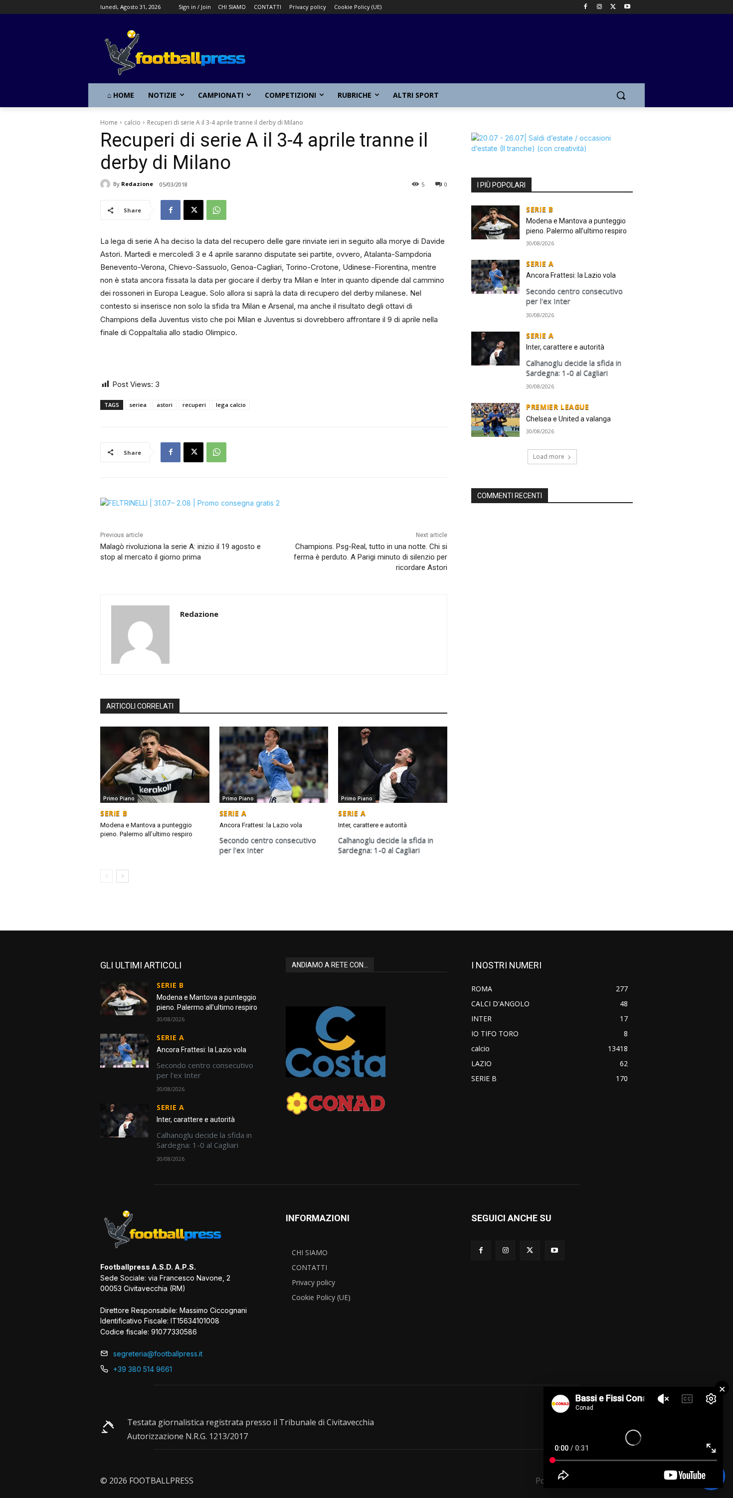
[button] (621, 95)
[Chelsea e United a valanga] (495, 420)
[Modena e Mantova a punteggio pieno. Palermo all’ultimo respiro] (154, 765)
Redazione (137, 183)
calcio (132, 122)
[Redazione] (106, 184)
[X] (613, 7)
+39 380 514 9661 (142, 1369)
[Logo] (180, 53)
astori (165, 404)
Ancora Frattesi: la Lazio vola (260, 825)
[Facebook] (585, 7)
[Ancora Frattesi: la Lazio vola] (274, 765)
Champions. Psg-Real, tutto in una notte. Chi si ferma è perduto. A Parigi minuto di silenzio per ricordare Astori (370, 557)
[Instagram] (599, 7)
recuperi (194, 404)
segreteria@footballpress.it (157, 1353)
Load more (548, 456)
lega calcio (231, 404)
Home (109, 122)
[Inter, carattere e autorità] (392, 765)
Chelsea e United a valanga (568, 419)
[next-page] (122, 876)
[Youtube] (627, 7)
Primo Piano (119, 798)
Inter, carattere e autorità (372, 825)
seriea (138, 404)
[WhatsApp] (216, 210)
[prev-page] (106, 876)
